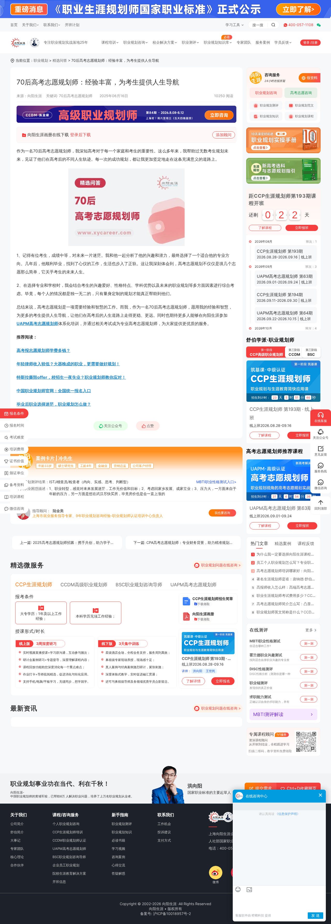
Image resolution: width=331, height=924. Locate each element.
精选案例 (283, 543)
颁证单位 (17, 473)
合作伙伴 (17, 865)
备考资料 (17, 484)
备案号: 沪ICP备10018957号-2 (165, 913)
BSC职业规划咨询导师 (139, 584)
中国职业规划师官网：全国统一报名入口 (54, 390)
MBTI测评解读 (268, 714)
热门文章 (259, 543)
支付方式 (164, 840)
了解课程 (265, 228)
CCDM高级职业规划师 (84, 584)
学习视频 (118, 848)
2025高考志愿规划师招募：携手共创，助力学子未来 (69, 542)
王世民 (210, 671)
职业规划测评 (269, 105)
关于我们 (29, 24)
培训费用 (17, 449)
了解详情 (193, 681)
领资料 (312, 77)
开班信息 (59, 882)
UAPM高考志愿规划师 (37, 323)
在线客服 (320, 421)
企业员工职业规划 (65, 865)
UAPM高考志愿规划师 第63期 (281, 508)
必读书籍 (118, 840)
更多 (309, 630)
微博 (216, 882)
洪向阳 (197, 671)
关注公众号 (113, 426)
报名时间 (17, 425)
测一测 (308, 643)
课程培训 (108, 42)
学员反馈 (281, 42)
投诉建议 (164, 832)
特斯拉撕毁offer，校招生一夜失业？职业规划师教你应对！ (71, 377)
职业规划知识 (269, 116)
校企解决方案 (163, 42)
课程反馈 (306, 543)
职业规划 (41, 60)
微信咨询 (17, 508)
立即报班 (302, 228)
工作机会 (164, 824)
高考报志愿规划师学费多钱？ (43, 350)
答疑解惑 (118, 873)
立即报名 (223, 681)
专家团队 (244, 42)
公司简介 (17, 824)
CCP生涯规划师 (33, 584)
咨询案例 (118, 857)
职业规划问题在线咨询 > (221, 565)
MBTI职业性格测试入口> (216, 482)
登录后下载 (80, 134)
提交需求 (263, 788)
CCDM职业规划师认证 (69, 840)
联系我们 (50, 24)
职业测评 (189, 42)
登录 (306, 42)
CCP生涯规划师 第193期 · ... (206, 658)
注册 (314, 42)
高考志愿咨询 (301, 92)
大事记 (15, 840)
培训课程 (17, 496)
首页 (14, 24)
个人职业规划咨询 (65, 824)
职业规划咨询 (134, 42)
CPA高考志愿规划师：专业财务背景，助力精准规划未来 (185, 542)
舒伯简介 (17, 832)
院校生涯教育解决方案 (69, 873)
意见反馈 (320, 454)
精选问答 (59, 60)
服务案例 (262, 42)
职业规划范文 (304, 105)
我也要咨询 (222, 513)
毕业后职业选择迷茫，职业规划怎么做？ (54, 404)
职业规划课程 (304, 116)
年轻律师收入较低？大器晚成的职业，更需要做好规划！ (68, 363)
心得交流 (118, 865)
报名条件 (17, 413)
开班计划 (72, 24)
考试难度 (17, 437)
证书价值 (17, 461)
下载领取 (203, 604)
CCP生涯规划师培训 (67, 832)
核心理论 (17, 857)
